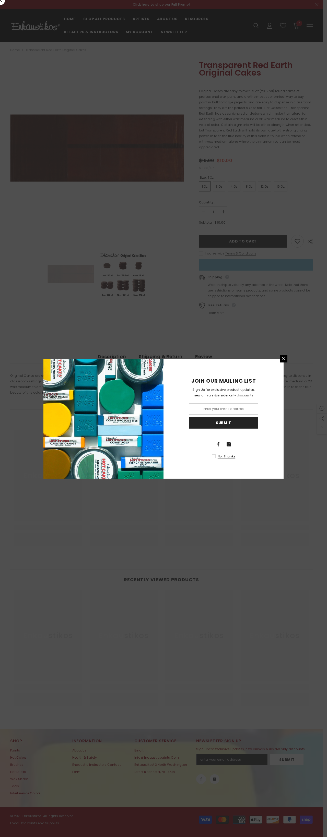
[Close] (283, 358)
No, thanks (226, 456)
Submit (223, 422)
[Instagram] (229, 444)
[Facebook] (218, 444)
